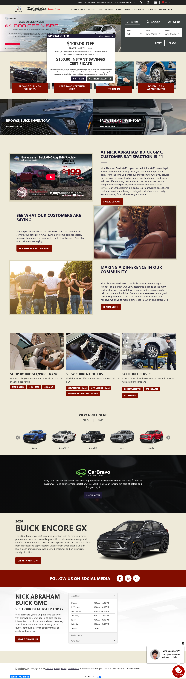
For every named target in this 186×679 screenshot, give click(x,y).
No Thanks (78, 78)
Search (173, 42)
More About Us (28, 638)
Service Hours (76, 634)
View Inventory (28, 560)
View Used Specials (100, 387)
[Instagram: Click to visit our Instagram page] (128, 578)
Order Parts (151, 388)
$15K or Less (18, 386)
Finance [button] (127, 9)
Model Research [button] (165, 9)
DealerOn (49, 668)
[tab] (132, 21)
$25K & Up (48, 386)
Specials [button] (119, 9)
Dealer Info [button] (152, 9)
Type (129, 30)
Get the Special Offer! (100, 78)
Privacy (63, 668)
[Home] (71, 9)
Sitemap (57, 668)
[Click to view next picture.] (112, 32)
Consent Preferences (20, 677)
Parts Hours (75, 640)
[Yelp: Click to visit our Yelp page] (136, 578)
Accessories (130, 395)
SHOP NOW (93, 495)
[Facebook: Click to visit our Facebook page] (120, 578)
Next (168, 437)
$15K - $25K (33, 386)
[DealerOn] (22, 668)
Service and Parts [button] (139, 9)
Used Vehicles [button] (91, 9)
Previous (17, 437)
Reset (158, 42)
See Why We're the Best (34, 248)
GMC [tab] (100, 419)
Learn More (111, 306)
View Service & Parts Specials (83, 393)
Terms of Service (73, 668)
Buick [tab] (86, 419)
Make (148, 30)
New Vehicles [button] (79, 9)
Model (167, 30)
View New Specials (77, 387)
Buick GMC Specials (106, 9)
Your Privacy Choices (91, 676)
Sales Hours (75, 595)
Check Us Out (112, 201)
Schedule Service (132, 388)
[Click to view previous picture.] (9, 32)
